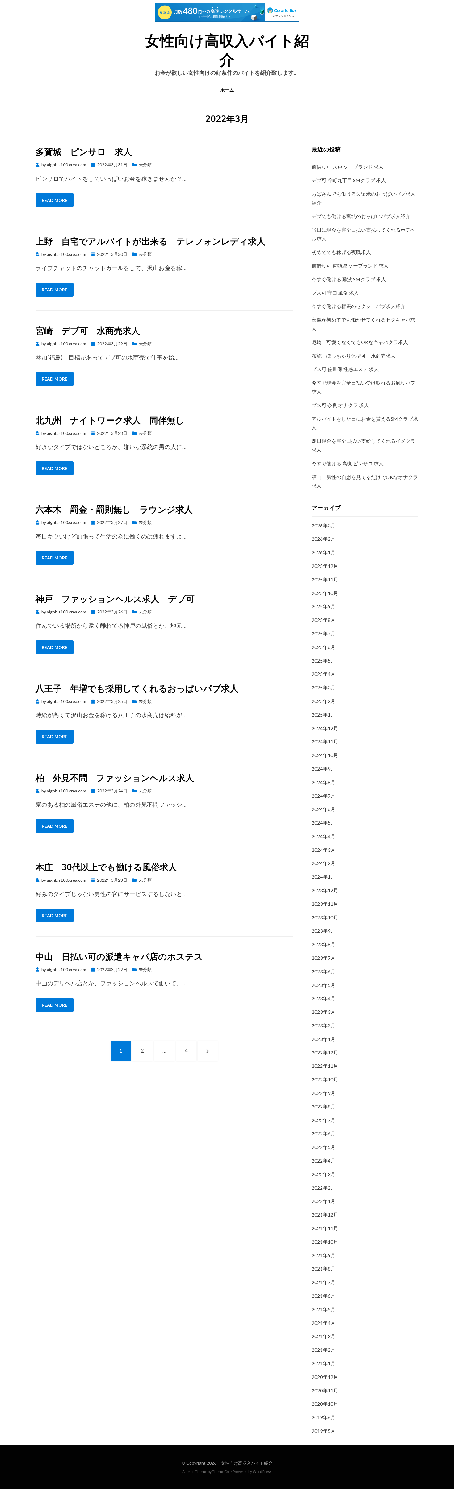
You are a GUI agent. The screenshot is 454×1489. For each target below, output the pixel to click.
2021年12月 (325, 1214)
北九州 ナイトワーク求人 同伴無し (110, 420)
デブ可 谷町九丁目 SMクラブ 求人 (349, 180)
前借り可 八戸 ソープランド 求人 (348, 167)
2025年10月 (325, 593)
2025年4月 (323, 674)
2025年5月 (323, 660)
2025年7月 (323, 633)
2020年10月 (325, 1404)
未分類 (145, 164)
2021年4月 (323, 1323)
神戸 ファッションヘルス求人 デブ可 (115, 598)
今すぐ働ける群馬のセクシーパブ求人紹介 (359, 306)
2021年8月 (323, 1268)
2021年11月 (325, 1228)
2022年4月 (323, 1160)
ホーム (227, 90)
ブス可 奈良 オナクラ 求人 (340, 405)
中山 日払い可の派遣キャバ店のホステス (119, 956)
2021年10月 (325, 1242)
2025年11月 (325, 579)
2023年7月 (323, 958)
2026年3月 (323, 525)
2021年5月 (323, 1309)
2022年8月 (323, 1106)
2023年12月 (325, 890)
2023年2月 (323, 1025)
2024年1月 (323, 877)
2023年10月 (325, 917)
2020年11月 (325, 1390)
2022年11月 (325, 1066)
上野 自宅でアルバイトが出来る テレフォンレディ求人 (150, 241)
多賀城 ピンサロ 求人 (84, 151)
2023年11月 (325, 904)
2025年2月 (323, 701)
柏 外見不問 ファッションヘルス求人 (115, 777)
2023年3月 (323, 1012)
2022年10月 (325, 1079)
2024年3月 (323, 850)
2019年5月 (323, 1431)
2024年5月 (323, 823)
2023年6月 (323, 971)
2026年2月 (323, 539)
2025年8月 (323, 620)
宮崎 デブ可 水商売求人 (88, 330)
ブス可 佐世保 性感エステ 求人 (345, 369)
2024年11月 (325, 741)
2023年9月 (323, 931)
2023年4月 (323, 998)
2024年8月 (323, 782)
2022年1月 (323, 1201)
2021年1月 (323, 1363)
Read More (54, 200)
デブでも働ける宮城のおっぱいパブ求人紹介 (361, 216)
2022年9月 (323, 1093)
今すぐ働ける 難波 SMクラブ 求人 (349, 279)
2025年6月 (323, 647)
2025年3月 (323, 687)
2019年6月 (323, 1417)
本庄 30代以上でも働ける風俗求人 (106, 867)
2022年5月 (323, 1147)
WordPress (262, 1471)
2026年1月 (323, 552)
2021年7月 (323, 1282)
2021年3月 (323, 1336)
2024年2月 (323, 863)
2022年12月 (325, 1052)
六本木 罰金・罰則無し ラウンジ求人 (114, 509)
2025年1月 (323, 714)
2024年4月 (323, 836)
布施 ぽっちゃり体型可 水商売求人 (354, 356)
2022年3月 (323, 1174)
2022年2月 (323, 1188)
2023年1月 (323, 1039)
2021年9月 (323, 1255)
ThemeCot (221, 1471)
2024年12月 (325, 728)
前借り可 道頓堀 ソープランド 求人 (350, 265)
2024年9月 (323, 769)
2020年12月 (325, 1377)
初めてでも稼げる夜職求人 (341, 252)
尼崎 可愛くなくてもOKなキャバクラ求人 (360, 342)
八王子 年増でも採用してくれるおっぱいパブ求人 (137, 688)
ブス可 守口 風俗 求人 (335, 293)
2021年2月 (323, 1350)
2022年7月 (323, 1120)
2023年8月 (323, 944)
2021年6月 (323, 1296)
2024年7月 (323, 796)
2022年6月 (323, 1133)
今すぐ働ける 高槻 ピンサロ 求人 (348, 463)
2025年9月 (323, 606)
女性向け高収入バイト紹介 (247, 1463)
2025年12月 (325, 566)
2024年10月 (325, 755)
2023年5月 (323, 985)
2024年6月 (323, 809)
